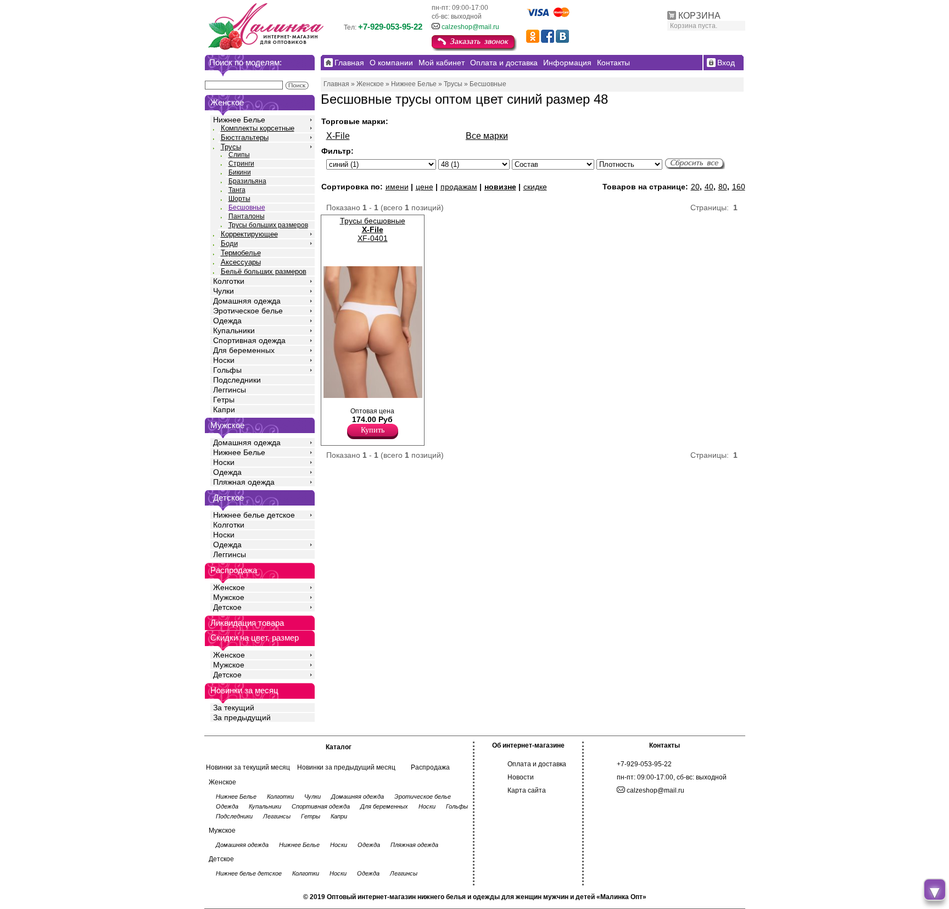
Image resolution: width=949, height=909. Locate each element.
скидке (535, 186)
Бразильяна (247, 181)
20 (695, 186)
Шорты (239, 199)
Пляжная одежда (244, 482)
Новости (520, 777)
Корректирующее (249, 234)
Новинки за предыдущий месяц (346, 767)
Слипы (239, 155)
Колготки (228, 281)
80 (722, 186)
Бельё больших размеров (263, 271)
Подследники (237, 379)
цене (424, 186)
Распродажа (430, 767)
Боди (229, 243)
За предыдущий (242, 717)
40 (709, 186)
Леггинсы (229, 389)
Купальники (234, 330)
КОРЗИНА (699, 15)
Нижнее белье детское (254, 514)
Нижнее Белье (239, 119)
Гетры (224, 399)
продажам (458, 186)
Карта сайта (526, 790)
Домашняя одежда (247, 300)
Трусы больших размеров (268, 225)
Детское (228, 497)
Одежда (227, 320)
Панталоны (246, 216)
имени (397, 186)
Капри (224, 409)
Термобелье (241, 253)
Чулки (223, 291)
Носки (224, 360)
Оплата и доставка (536, 764)
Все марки (487, 136)
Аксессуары (241, 262)
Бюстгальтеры (245, 137)
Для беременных (244, 350)
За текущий (233, 707)
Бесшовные (246, 207)
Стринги (241, 163)
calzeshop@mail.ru (470, 27)
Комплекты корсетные (257, 128)
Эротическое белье (248, 310)
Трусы (231, 147)
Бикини (239, 172)
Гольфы (227, 370)
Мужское (228, 597)
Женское (229, 587)
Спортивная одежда (249, 340)
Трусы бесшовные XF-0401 (372, 229)
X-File (338, 136)
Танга (236, 190)
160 (738, 186)
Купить (372, 430)
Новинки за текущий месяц (248, 767)
